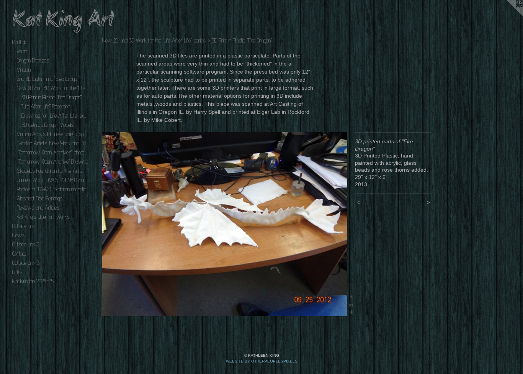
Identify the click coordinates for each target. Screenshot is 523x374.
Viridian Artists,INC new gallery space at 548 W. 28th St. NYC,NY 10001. (53, 134)
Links (17, 272)
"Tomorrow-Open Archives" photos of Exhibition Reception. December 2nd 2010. (53, 152)
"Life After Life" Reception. (46, 106)
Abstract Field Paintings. (40, 198)
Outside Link (23, 226)
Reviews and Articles (38, 207)
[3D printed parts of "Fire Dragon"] (224, 224)
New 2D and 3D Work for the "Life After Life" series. (53, 88)
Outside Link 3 (25, 262)
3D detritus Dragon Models (47, 124)
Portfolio (19, 42)
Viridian (24, 69)
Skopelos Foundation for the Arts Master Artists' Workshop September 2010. (53, 170)
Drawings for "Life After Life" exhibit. (55, 115)
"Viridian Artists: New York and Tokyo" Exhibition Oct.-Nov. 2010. (53, 143)
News (18, 235)
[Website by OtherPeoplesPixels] (507, 15)
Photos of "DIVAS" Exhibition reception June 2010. (53, 189)
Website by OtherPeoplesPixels (261, 361)
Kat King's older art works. (43, 216)
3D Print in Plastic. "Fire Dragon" (51, 97)
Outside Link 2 (25, 244)
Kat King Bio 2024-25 (33, 281)
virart (22, 51)
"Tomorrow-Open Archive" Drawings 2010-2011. (53, 161)
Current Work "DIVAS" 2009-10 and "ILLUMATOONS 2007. (53, 180)
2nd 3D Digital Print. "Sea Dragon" (48, 78)
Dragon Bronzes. (33, 60)
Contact (19, 253)
